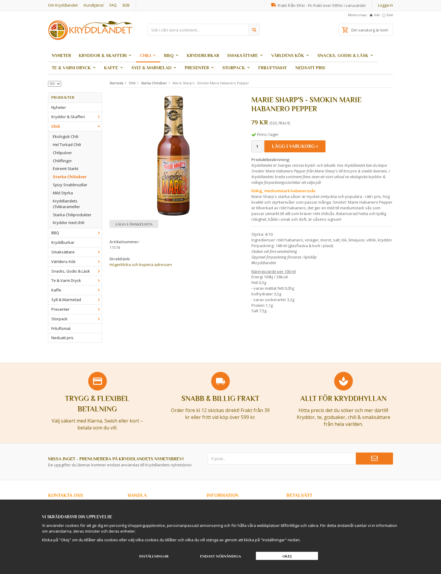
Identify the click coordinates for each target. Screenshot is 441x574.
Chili (145, 55)
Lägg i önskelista (134, 224)
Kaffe (111, 67)
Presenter (197, 67)
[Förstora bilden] (173, 155)
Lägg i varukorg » (295, 146)
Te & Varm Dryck (71, 67)
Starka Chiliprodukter (72, 214)
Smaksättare (242, 55)
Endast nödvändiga (220, 556)
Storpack (233, 67)
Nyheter (61, 55)
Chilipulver (62, 152)
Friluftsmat (272, 67)
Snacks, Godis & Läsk (342, 55)
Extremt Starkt (65, 168)
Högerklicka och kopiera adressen (141, 264)
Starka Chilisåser (70, 176)
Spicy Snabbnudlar (70, 184)
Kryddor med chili (68, 222)
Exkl (390, 15)
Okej (287, 556)
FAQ (113, 5)
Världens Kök (287, 55)
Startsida (116, 83)
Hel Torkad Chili (67, 144)
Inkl (377, 15)
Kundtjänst (94, 5)
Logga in (385, 5)
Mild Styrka (63, 193)
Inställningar (154, 556)
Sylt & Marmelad (151, 67)
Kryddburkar (203, 55)
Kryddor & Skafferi (103, 55)
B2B (126, 5)
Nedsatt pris (310, 67)
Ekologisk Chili (65, 136)
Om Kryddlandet (63, 5)
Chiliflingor (62, 160)
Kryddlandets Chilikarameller (66, 203)
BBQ (169, 55)
